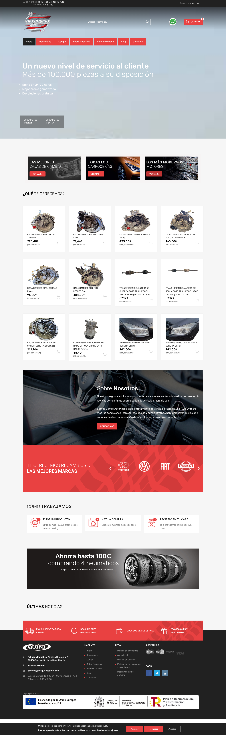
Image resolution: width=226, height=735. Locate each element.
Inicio (29, 41)
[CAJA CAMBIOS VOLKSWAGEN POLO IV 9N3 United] (182, 221)
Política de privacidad (127, 650)
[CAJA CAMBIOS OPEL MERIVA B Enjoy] (136, 221)
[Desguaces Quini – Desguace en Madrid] (36, 22)
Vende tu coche (105, 41)
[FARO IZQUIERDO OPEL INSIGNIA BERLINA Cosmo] (182, 329)
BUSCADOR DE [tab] (30, 121)
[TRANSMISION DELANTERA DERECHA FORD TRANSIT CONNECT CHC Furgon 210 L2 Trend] (182, 275)
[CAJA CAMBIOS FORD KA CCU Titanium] (43, 221)
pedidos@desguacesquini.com (43, 670)
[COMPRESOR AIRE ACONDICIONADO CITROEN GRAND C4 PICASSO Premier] (90, 329)
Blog (123, 41)
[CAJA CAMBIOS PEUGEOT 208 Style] (90, 221)
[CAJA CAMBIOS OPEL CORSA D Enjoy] (43, 275)
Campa (62, 41)
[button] (110, 468)
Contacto (138, 41)
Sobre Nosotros (81, 41)
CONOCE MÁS (107, 426)
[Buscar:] (118, 21)
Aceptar (134, 728)
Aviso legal (122, 655)
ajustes (114, 730)
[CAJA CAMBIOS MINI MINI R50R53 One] (90, 275)
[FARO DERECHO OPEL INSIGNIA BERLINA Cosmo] (136, 329)
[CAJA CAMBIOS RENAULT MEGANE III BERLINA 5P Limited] (43, 329)
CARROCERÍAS (100, 166)
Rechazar (153, 728)
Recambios (45, 41)
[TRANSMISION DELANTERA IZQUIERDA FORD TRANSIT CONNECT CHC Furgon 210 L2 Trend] (136, 275)
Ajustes (172, 728)
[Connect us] (149, 673)
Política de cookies (126, 659)
